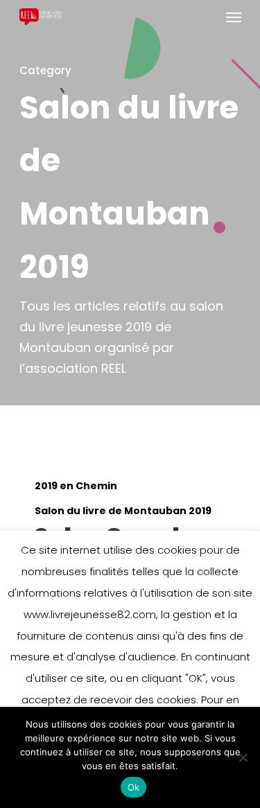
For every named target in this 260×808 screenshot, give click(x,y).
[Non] (243, 757)
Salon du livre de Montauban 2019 (123, 511)
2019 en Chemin (76, 486)
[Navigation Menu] (233, 17)
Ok (134, 787)
